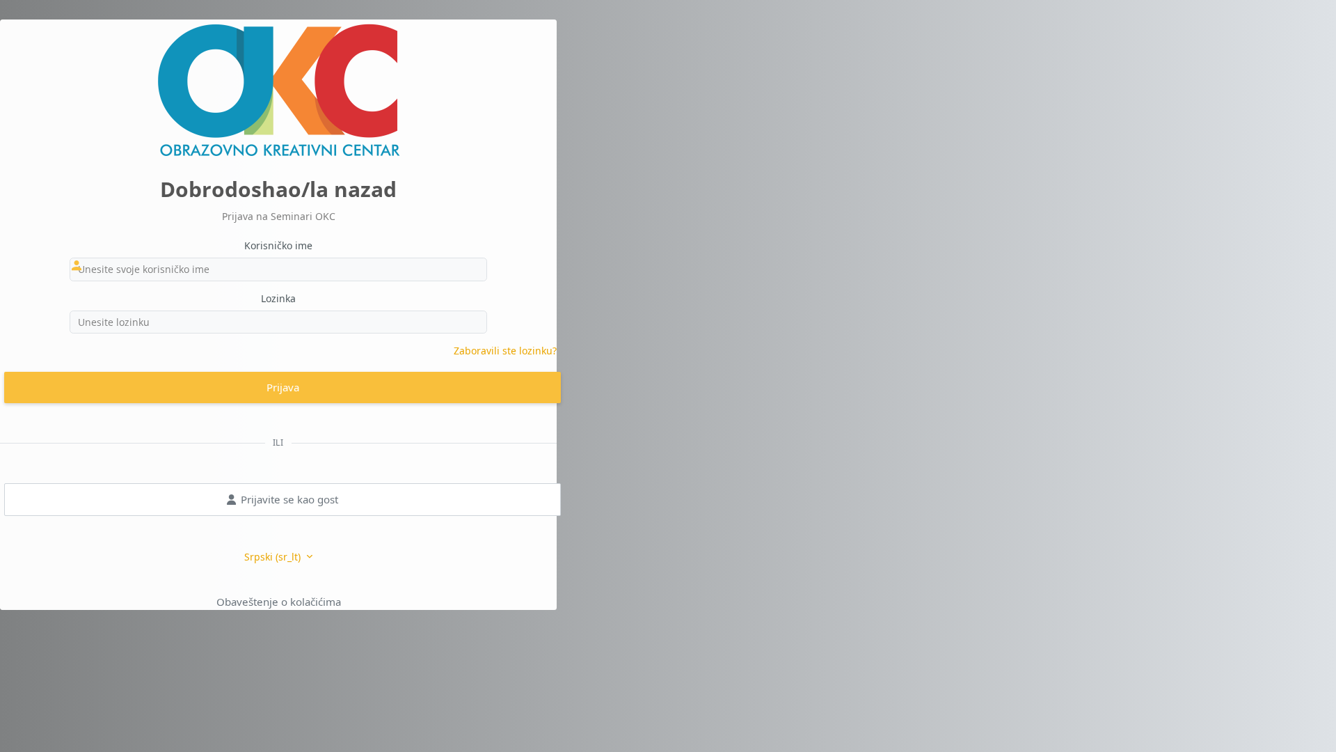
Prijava (283, 387)
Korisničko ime (278, 245)
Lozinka (278, 298)
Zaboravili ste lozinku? (505, 350)
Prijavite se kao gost (289, 499)
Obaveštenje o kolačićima (278, 602)
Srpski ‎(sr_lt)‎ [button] (273, 556)
